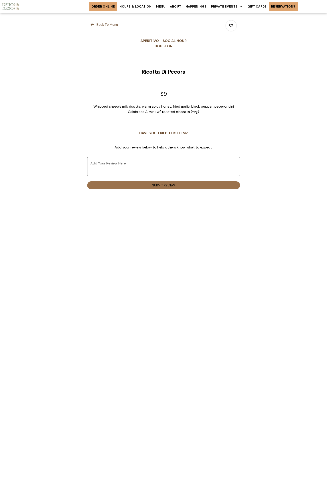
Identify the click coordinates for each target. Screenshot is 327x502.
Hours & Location (135, 6)
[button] (227, 6)
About (175, 6)
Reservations (283, 6)
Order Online (103, 6)
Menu (161, 6)
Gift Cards (257, 6)
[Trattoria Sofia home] (20, 6)
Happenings (196, 6)
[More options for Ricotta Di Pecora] (231, 25)
